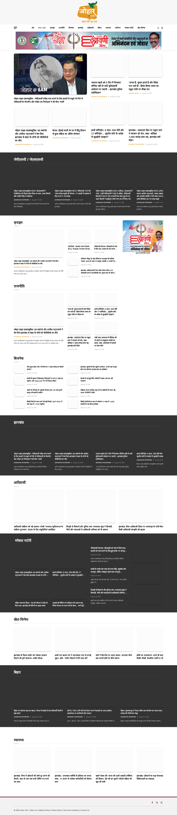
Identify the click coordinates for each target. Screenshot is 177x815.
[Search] (162, 27)
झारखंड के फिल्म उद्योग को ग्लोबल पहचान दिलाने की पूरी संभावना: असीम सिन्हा (30, 657)
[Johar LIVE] (88, 12)
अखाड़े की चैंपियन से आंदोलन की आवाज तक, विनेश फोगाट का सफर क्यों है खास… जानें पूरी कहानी (68, 604)
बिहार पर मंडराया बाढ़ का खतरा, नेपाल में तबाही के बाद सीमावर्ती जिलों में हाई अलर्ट (38, 712)
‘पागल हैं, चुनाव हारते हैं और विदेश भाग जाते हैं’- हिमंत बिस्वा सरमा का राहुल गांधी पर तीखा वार (144, 86)
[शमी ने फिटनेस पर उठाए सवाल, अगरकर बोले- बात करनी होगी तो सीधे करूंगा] (114, 638)
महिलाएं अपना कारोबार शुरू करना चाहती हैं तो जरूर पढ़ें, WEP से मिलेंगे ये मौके (98, 391)
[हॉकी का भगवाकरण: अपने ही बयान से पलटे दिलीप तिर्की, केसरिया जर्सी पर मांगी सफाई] (155, 638)
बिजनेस (71, 27)
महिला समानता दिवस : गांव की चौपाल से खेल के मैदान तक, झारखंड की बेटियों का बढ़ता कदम (31, 604)
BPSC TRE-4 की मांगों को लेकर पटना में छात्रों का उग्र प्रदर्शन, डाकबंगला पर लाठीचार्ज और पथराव (89, 712)
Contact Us (85, 810)
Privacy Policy (57, 810)
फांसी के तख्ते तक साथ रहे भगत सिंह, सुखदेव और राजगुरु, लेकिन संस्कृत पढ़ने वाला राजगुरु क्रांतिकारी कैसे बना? (108, 570)
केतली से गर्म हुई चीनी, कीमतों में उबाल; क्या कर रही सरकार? (97, 379)
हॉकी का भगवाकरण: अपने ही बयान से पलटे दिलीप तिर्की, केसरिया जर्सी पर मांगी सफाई (154, 657)
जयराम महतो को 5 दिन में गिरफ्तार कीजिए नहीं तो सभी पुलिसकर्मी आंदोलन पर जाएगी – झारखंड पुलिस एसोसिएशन (106, 87)
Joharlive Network (144, 202)
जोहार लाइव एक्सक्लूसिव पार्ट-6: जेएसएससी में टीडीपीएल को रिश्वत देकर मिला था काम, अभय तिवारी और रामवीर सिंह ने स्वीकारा (32, 193)
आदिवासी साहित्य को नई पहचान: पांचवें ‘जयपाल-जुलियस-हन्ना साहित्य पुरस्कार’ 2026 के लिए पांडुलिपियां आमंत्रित (38, 528)
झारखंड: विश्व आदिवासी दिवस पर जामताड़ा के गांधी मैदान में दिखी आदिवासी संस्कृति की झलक (142, 528)
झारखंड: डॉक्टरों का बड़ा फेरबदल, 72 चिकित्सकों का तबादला (152, 777)
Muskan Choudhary (99, 96)
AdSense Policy (44, 810)
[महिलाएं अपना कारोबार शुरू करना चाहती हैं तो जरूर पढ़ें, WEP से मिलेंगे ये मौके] (73, 392)
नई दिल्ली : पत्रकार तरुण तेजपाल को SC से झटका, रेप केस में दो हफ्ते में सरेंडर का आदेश (79, 247)
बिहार (100, 27)
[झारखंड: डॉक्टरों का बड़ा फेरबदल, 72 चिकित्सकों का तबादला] (155, 759)
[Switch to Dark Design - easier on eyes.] (158, 28)
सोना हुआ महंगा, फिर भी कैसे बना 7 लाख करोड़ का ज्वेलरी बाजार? (45, 368)
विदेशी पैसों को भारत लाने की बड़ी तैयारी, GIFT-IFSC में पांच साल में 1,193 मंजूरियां (44, 402)
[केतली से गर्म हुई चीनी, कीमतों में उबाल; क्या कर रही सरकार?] (73, 381)
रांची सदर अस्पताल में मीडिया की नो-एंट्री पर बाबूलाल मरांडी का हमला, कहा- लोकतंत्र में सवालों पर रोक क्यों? (105, 341)
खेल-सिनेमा (141, 27)
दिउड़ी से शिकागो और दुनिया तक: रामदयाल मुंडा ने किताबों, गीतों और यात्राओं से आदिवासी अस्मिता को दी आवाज (89, 528)
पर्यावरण (118, 27)
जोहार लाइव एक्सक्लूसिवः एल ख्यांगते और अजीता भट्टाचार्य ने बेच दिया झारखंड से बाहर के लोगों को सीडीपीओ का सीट (31, 135)
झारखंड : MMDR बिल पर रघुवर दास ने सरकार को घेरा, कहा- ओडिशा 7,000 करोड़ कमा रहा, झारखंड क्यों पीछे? (145, 135)
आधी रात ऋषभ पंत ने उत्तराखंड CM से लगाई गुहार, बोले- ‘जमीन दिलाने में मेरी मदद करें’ (73, 657)
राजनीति (62, 27)
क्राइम (52, 27)
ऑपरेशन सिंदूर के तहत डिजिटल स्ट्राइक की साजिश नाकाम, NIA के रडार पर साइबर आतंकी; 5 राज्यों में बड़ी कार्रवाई (98, 259)
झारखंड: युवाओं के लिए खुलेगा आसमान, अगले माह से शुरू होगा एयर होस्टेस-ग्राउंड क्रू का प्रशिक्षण (99, 368)
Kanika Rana (134, 93)
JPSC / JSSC (42, 28)
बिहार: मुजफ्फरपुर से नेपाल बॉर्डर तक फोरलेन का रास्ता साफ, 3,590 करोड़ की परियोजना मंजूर (144, 712)
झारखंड (80, 27)
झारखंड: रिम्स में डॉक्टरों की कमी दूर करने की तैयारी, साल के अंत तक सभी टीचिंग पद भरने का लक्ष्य (32, 778)
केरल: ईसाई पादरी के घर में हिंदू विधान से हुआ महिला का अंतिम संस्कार (69, 132)
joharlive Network (22, 144)
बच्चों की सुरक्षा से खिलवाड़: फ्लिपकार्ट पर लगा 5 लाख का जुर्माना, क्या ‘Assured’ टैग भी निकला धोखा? (45, 379)
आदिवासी (90, 27)
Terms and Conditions (71, 810)
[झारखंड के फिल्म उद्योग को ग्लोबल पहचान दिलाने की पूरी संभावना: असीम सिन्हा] (32, 638)
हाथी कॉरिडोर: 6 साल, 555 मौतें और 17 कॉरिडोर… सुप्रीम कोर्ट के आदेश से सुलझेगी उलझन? (107, 133)
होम (33, 27)
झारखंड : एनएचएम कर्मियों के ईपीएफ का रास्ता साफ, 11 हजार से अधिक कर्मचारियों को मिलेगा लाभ (73, 778)
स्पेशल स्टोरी (129, 27)
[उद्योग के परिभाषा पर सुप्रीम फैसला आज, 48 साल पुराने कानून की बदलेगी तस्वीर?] (19, 392)
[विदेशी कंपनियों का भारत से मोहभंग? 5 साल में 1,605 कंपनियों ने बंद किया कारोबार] (73, 404)
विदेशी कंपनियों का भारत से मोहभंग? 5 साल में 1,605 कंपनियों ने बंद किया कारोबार (97, 402)
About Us (34, 810)
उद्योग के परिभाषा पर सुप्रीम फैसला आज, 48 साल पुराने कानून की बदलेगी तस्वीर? (44, 391)
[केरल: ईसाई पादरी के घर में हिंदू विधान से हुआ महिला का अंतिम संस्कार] (69, 116)
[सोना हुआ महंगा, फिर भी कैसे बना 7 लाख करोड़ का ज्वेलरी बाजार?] (19, 369)
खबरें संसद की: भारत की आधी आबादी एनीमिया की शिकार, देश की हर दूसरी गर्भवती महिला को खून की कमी (114, 778)
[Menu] (15, 27)
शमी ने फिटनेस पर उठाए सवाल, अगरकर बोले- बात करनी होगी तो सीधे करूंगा (114, 657)
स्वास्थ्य (108, 27)
